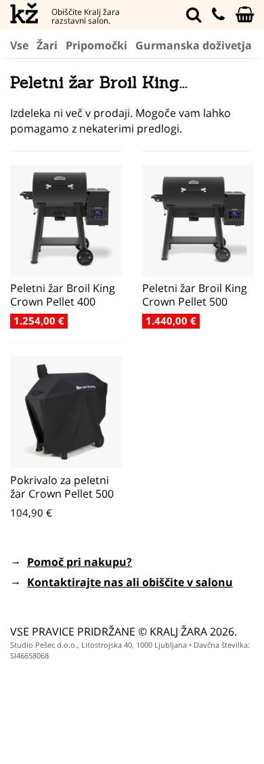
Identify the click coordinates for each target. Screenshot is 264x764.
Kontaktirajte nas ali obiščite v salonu (130, 582)
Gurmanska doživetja (193, 45)
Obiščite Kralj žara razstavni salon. (85, 16)
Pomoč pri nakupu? (79, 561)
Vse (19, 45)
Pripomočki (96, 45)
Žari (47, 45)
